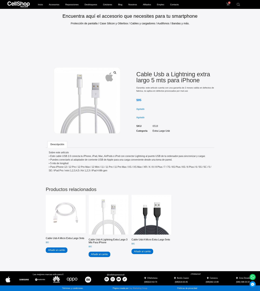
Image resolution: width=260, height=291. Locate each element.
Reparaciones (72, 4)
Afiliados (147, 4)
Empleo (160, 4)
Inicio (40, 4)
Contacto (174, 4)
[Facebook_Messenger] (253, 284)
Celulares (107, 4)
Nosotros (132, 4)
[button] (115, 72)
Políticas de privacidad (187, 288)
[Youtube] (118, 279)
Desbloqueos (91, 4)
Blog (120, 4)
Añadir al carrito (56, 250)
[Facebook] (106, 279)
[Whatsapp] (253, 277)
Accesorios (54, 4)
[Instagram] (112, 279)
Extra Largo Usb (161, 131)
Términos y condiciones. (73, 288)
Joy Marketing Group (138, 288)
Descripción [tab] (57, 144)
